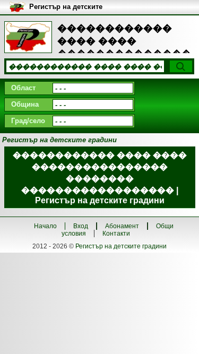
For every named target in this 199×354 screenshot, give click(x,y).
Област (23, 88)
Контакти (116, 233)
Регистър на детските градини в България (65, 7)
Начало (45, 226)
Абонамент (122, 226)
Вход (80, 226)
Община (25, 104)
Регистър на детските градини (121, 246)
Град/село (28, 121)
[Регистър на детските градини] (28, 37)
